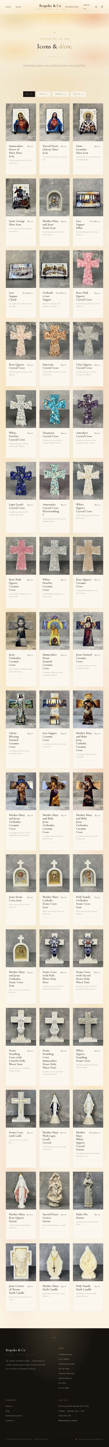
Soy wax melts (63, 1368)
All (29, 94)
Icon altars (62, 1383)
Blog (18, 7)
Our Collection (64, 1359)
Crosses (60, 94)
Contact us (10, 1420)
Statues (78, 94)
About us (86, 7)
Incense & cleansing (66, 1373)
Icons (43, 94)
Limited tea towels (65, 1354)
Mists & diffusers (65, 1378)
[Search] (96, 7)
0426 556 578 (64, 1415)
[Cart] (102, 7)
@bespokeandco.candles (67, 1420)
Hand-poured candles (66, 1364)
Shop (8, 7)
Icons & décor (63, 1387)
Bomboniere (72, 7)
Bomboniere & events (14, 1415)
